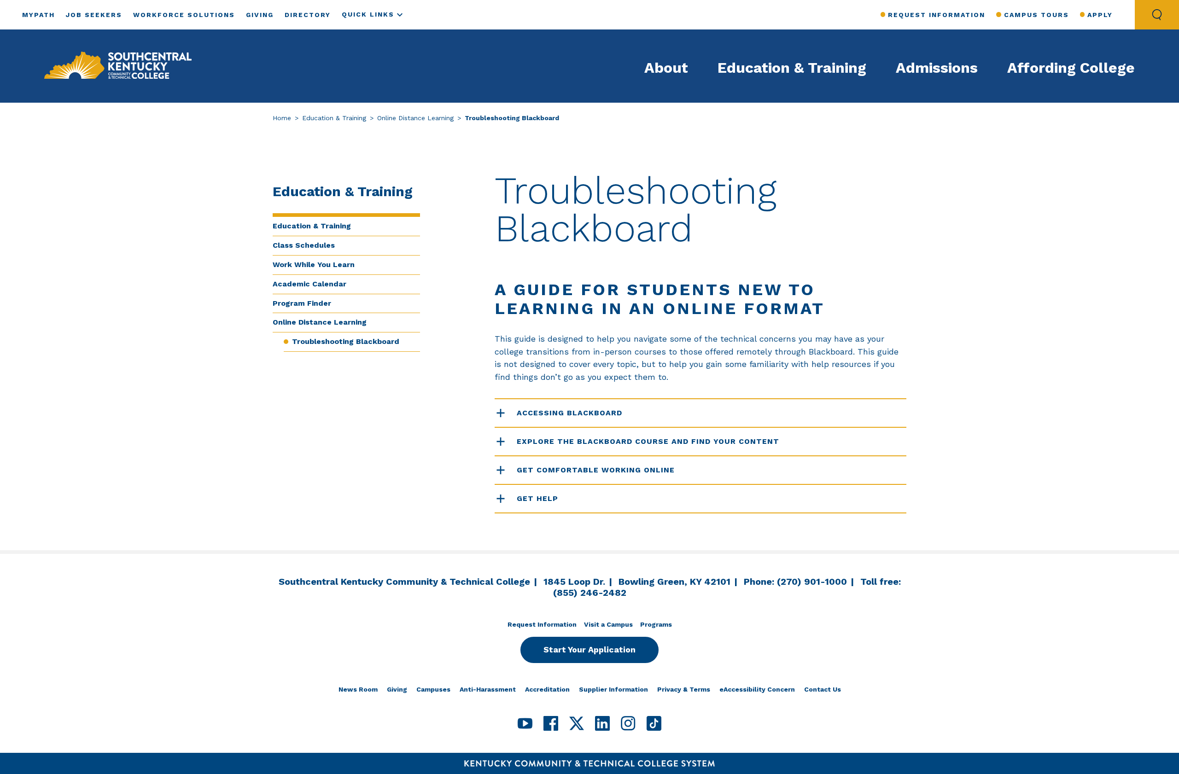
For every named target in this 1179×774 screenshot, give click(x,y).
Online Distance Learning (415, 118)
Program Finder (302, 303)
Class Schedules (304, 245)
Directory (308, 14)
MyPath (38, 14)
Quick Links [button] (368, 14)
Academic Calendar (309, 283)
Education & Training (792, 67)
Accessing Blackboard (569, 412)
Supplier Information (613, 689)
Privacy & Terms (683, 689)
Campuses (433, 689)
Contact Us (822, 689)
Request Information (936, 14)
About (666, 67)
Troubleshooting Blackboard (345, 341)
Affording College (1071, 67)
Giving (260, 14)
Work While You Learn (314, 264)
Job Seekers (94, 14)
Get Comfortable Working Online (596, 470)
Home (282, 118)
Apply (1100, 14)
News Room (358, 689)
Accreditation (547, 689)
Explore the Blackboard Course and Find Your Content (648, 441)
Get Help (537, 498)
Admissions (937, 67)
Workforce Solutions (184, 14)
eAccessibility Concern (757, 689)
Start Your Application (589, 649)
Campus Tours (1036, 14)
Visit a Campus (608, 624)
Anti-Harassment (488, 689)
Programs (656, 624)
